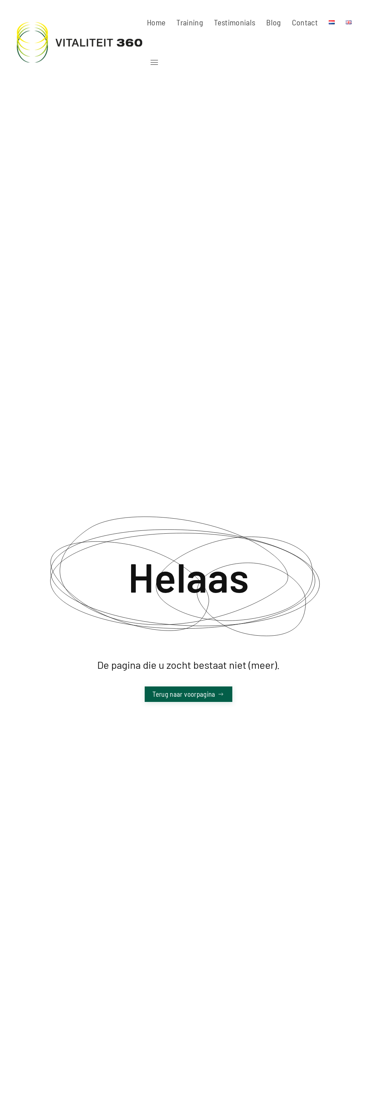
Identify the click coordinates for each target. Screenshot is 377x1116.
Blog (273, 22)
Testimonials (234, 22)
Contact (305, 22)
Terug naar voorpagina (183, 694)
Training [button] (189, 22)
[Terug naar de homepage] (81, 42)
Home (156, 22)
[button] (152, 62)
